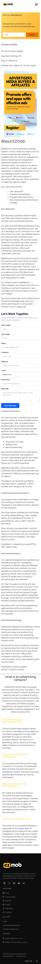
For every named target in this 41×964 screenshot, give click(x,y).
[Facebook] (4, 883)
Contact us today (16, 669)
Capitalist (21, 483)
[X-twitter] (9, 883)
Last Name (5, 334)
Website (4, 361)
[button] (36, 4)
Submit (32, 34)
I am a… (4, 370)
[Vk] (23, 883)
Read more (32, 298)
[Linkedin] (14, 883)
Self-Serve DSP (16, 191)
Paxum (13, 483)
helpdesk (11, 285)
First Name (5, 325)
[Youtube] (19, 883)
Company (5, 352)
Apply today (11, 547)
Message (5, 389)
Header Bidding (17, 515)
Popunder (9, 441)
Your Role (5, 379)
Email (4, 343)
